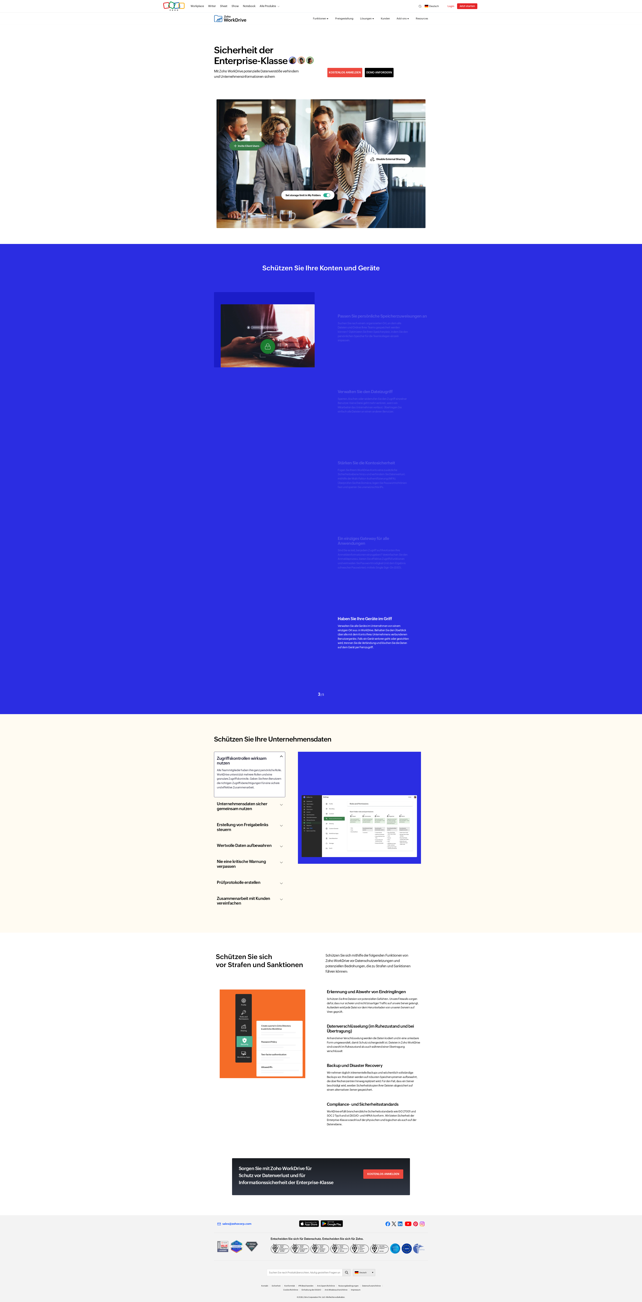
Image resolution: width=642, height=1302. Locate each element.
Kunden (385, 18)
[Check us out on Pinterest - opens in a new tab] (415, 1224)
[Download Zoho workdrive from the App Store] (309, 1223)
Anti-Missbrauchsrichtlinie (336, 1290)
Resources (422, 18)
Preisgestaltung (344, 18)
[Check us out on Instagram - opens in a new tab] (422, 1224)
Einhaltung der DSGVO (311, 1290)
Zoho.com (174, 6)
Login (451, 6)
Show (235, 6)
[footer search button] (346, 1272)
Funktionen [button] (319, 18)
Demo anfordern (379, 72)
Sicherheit (276, 1286)
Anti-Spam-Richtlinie (326, 1286)
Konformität (289, 1286)
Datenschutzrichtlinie (371, 1286)
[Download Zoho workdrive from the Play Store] (332, 1223)
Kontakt (264, 1286)
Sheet (223, 6)
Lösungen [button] (366, 18)
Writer (212, 6)
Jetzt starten (467, 6)
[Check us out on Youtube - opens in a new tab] (408, 1224)
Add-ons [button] (402, 18)
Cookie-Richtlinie (290, 1290)
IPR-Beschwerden (305, 1286)
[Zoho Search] (420, 6)
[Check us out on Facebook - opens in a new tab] (387, 1224)
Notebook (249, 6)
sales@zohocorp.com (236, 1223)
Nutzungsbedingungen (348, 1286)
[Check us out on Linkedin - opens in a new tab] (400, 1224)
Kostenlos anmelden (345, 72)
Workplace (197, 6)
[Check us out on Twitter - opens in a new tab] (394, 1224)
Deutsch (434, 6)
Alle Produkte (268, 6)
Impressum (355, 1290)
